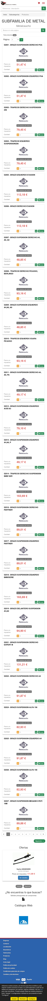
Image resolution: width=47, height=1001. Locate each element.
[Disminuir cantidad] (18, 70)
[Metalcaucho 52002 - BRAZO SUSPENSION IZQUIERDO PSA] (23, 83)
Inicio (5, 14)
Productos (6, 956)
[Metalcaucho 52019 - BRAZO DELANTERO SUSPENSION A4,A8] (23, 618)
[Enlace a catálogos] (23, 919)
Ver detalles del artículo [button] (24, 60)
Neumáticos (7, 950)
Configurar (32, 999)
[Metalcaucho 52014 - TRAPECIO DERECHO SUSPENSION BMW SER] (23, 483)
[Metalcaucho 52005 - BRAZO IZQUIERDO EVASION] (23, 182)
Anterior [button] (19, 886)
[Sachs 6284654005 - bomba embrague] (23, 858)
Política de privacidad (10, 965)
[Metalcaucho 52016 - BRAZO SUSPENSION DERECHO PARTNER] (23, 517)
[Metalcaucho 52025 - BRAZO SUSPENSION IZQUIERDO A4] (23, 745)
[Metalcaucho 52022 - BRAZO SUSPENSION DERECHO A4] (23, 683)
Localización (7, 947)
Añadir (42, 70)
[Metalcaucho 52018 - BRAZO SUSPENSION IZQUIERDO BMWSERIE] (23, 584)
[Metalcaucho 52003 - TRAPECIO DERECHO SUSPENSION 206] (23, 117)
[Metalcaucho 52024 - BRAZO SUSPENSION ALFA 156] (23, 714)
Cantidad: (7, 69)
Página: (6, 39)
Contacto (6, 944)
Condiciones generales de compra (14, 971)
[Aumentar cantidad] (36, 70)
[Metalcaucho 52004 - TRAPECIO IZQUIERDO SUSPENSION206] (23, 150)
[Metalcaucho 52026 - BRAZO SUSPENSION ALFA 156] (23, 777)
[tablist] (23, 869)
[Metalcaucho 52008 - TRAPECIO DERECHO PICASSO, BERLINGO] (23, 280)
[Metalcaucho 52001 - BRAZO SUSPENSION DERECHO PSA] (23, 52)
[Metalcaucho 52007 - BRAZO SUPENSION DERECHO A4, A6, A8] (23, 247)
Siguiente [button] (27, 886)
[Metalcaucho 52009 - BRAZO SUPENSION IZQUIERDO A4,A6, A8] (23, 314)
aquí (41, 989)
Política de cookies (9, 968)
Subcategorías (14, 14)
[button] (21, 39)
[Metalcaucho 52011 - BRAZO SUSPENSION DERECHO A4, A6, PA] (23, 382)
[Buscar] (44, 8)
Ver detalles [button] (23, 878)
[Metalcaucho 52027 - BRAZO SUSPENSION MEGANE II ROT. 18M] (23, 810)
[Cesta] (39, 3)
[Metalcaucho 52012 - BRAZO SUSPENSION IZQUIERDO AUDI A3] (23, 415)
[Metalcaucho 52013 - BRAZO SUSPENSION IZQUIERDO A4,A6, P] (23, 449)
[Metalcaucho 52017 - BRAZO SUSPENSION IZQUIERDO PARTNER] (23, 550)
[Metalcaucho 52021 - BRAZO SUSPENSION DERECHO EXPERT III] (23, 652)
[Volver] (4, 834)
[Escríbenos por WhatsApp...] (22, 983)
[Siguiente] (43, 834)
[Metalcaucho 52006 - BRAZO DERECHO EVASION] (23, 213)
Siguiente (39, 841)
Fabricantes (7, 953)
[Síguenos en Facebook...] (25, 983)
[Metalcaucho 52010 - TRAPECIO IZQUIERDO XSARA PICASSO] (23, 348)
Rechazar (23, 999)
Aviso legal (6, 962)
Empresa (6, 941)
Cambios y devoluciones (11, 974)
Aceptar (14, 999)
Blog (4, 959)
